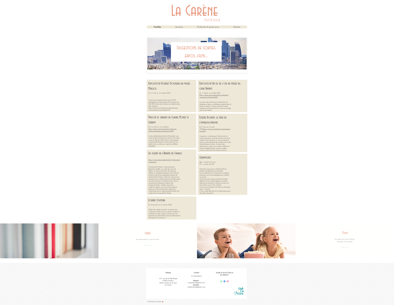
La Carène (194, 11)
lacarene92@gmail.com (196, 283)
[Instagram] (227, 281)
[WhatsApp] (221, 281)
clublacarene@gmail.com (196, 287)
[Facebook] (224, 281)
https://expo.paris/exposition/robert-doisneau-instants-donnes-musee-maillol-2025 (163, 109)
